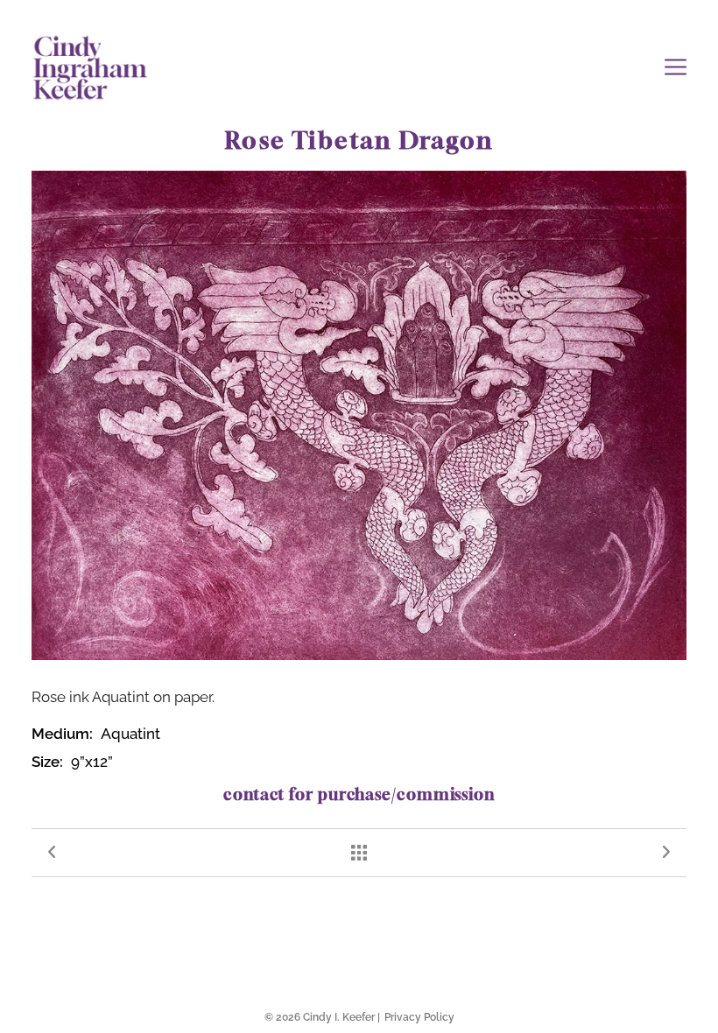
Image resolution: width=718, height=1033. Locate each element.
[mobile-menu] (675, 67)
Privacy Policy (419, 1017)
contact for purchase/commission (359, 794)
